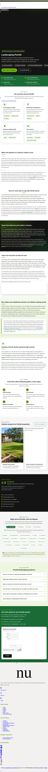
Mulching (5, 728)
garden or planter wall (27, 212)
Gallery (4, 708)
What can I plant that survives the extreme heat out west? (17, 584)
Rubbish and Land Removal (8, 725)
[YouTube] (1, 747)
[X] (1, 759)
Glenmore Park (8, 329)
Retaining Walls (6, 726)
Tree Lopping (5, 724)
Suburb (5, 638)
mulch (28, 353)
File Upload (5, 640)
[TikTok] (1, 756)
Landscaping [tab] (11, 526)
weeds (8, 355)
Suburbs (4, 709)
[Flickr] (1, 751)
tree (7, 555)
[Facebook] (1, 746)
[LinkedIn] (1, 752)
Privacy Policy (6, 712)
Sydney (2, 700)
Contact (4, 710)
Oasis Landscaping (6, 738)
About (4, 707)
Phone (5, 635)
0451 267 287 (15, 624)
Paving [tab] (29, 526)
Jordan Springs (39, 327)
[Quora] (1, 761)
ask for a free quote (16, 555)
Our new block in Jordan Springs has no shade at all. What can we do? (20, 589)
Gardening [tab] (21, 526)
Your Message (6, 647)
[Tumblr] (0, 757)
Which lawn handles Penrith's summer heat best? (15, 579)
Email (4, 636)
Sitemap (45, 767)
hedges (3, 357)
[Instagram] (1, 764)
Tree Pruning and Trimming (8, 723)
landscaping (38, 554)
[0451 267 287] (24, 688)
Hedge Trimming (6, 730)
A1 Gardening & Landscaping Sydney (12, 767)
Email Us (2, 695)
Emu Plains (15, 538)
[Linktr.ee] (1, 763)
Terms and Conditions (7, 714)
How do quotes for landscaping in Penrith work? (15, 598)
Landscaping (5, 729)
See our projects (41, 424)
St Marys (19, 329)
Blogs (4, 711)
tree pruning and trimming (27, 244)
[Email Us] (24, 693)
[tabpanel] (24, 539)
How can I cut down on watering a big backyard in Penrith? (17, 574)
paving (36, 208)
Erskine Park (23, 538)
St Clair (33, 544)
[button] (0, 770)
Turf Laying (5, 721)
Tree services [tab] (38, 526)
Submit (7, 655)
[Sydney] (24, 698)
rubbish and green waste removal (11, 327)
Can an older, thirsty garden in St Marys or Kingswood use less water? (20, 594)
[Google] (1, 749)
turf (20, 275)
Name (5, 633)
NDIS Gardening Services (8, 737)
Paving (4, 727)
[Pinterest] (1, 754)
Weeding (4, 720)
